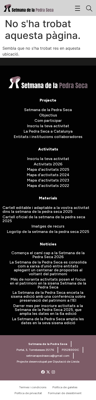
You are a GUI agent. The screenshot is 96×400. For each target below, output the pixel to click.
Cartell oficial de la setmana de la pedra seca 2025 (43, 219)
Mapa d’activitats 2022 (48, 185)
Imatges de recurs (48, 226)
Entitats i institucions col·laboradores (48, 136)
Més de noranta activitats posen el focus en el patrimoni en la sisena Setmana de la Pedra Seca (48, 283)
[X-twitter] (48, 372)
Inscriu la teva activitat (48, 126)
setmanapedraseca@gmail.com (47, 355)
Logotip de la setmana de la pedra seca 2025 (48, 231)
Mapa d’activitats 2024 (48, 174)
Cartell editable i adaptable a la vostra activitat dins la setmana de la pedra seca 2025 (45, 209)
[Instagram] (53, 372)
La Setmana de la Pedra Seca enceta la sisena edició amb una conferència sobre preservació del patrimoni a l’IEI (48, 296)
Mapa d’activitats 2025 (48, 169)
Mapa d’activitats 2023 (48, 180)
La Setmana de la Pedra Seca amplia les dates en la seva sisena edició (48, 321)
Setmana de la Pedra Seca (48, 109)
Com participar (48, 120)
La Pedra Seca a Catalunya (48, 131)
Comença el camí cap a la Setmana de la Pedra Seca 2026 (48, 255)
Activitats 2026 (48, 164)
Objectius (48, 115)
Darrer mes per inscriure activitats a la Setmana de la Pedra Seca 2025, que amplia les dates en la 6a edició (48, 309)
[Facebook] (43, 372)
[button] (77, 9)
